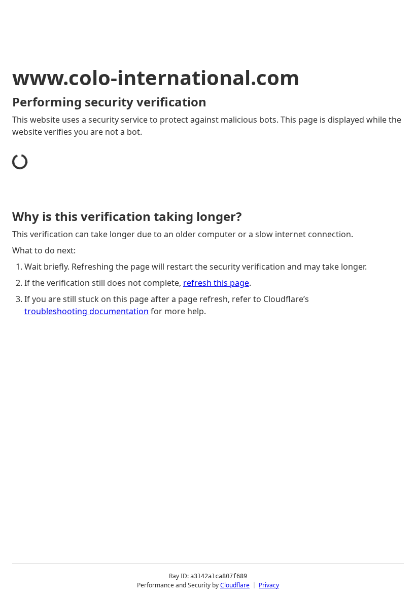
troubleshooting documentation (86, 311)
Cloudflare (235, 585)
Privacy (269, 585)
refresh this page (216, 282)
